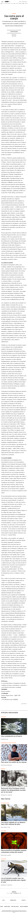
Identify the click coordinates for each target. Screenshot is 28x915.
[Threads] (15, 893)
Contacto (24, 900)
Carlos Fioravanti (14, 31)
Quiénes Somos (13, 900)
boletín (20, 1)
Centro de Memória (24, 906)
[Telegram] (17, 893)
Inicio (3, 900)
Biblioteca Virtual (15, 906)
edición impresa (24, 1)
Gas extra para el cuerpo (14, 17)
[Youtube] (19, 893)
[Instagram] (11, 893)
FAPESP (1, 906)
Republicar (24, 703)
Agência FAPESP (7, 906)
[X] (9, 893)
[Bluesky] (13, 893)
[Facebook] (7, 893)
